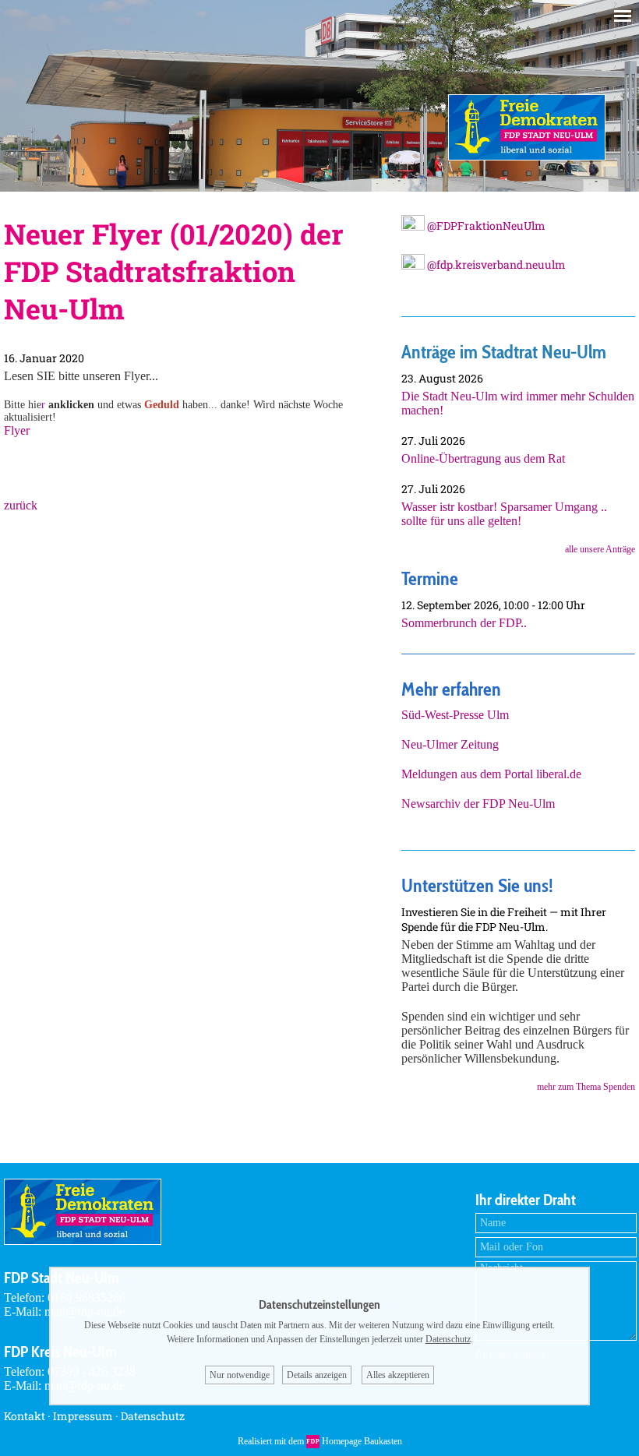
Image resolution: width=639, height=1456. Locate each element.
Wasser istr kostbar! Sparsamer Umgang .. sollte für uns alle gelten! (504, 513)
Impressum (83, 1415)
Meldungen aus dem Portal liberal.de (491, 774)
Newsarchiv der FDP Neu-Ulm (478, 803)
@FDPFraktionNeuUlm (485, 225)
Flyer (17, 430)
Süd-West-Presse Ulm (455, 714)
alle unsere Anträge (600, 549)
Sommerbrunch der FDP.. (464, 622)
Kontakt (24, 1415)
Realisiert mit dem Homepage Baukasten (320, 1441)
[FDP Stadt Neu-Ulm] (526, 156)
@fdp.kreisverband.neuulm (495, 264)
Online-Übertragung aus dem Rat (483, 458)
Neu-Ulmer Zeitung (450, 744)
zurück (20, 505)
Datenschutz (153, 1415)
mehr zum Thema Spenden (586, 1086)
